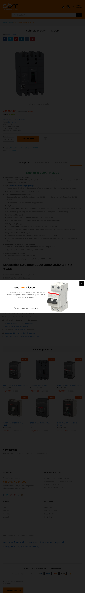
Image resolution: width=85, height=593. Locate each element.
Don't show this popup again (27, 308)
